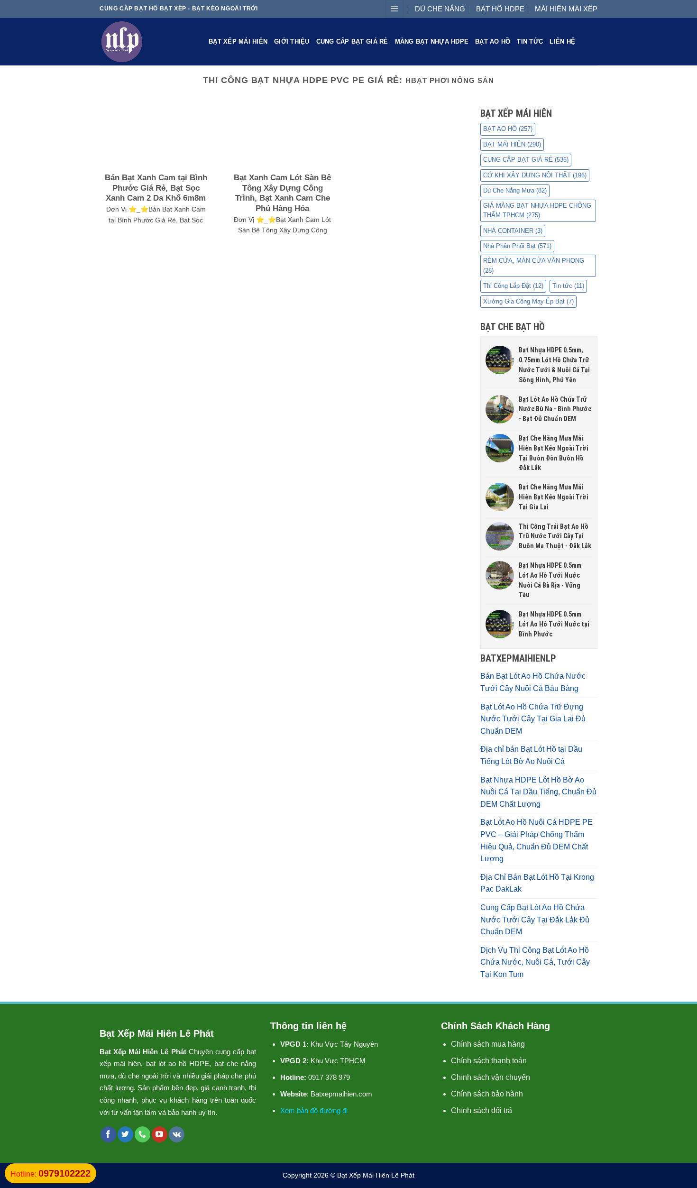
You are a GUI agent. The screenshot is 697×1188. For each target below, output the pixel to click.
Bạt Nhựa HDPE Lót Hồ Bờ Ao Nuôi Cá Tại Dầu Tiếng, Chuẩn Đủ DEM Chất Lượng (538, 792)
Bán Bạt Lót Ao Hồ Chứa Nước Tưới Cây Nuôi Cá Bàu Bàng (533, 682)
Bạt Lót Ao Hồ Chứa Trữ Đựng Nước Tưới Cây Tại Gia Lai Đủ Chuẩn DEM (533, 719)
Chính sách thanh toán (489, 1061)
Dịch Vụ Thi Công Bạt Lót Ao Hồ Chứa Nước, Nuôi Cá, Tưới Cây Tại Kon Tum (535, 962)
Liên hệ (562, 41)
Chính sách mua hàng (488, 1044)
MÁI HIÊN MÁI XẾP (566, 9)
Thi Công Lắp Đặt (513, 285)
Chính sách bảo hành (487, 1094)
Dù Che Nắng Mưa (515, 190)
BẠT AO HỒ (492, 41)
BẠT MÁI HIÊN (512, 144)
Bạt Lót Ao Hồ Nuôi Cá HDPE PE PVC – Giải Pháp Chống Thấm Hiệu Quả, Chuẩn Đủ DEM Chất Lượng (536, 840)
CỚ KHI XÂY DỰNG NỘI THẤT (535, 175)
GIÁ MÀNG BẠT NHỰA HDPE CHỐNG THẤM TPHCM (537, 210)
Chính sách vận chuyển (490, 1077)
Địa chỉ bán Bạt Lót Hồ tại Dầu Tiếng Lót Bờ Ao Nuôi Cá (531, 755)
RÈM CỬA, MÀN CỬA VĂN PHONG (533, 265)
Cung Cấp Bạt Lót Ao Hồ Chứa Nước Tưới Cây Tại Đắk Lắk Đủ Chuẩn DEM (534, 919)
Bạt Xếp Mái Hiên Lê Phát (375, 1175)
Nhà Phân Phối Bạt (517, 245)
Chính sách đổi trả (481, 1110)
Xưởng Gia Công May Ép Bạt (528, 301)
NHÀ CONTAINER (512, 230)
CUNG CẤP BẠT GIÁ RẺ (352, 41)
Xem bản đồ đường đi (314, 1110)
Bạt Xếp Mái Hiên (238, 41)
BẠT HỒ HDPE (500, 9)
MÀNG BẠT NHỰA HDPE (432, 41)
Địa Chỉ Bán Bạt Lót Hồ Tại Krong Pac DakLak (537, 883)
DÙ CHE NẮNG (440, 9)
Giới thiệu (292, 41)
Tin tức (530, 41)
